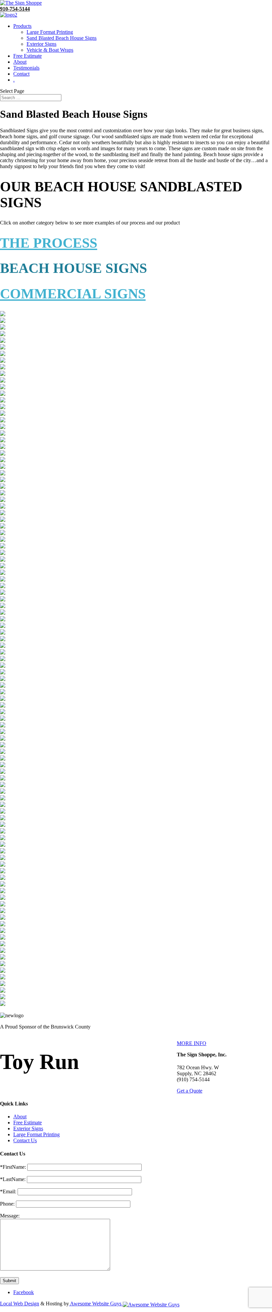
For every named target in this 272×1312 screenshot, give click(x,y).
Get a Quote (189, 1090)
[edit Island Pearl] (2, 904)
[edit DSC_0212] (2, 434)
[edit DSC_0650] (2, 540)
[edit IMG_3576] (2, 858)
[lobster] (2, 347)
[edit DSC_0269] (2, 473)
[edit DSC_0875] (2, 613)
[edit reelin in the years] (2, 964)
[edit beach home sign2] (2, 367)
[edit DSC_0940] (2, 633)
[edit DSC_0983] (2, 666)
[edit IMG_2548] (2, 785)
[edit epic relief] (2, 725)
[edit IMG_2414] (2, 759)
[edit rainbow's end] (2, 958)
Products (22, 26)
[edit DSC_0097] (2, 394)
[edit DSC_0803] (2, 566)
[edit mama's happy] (2, 938)
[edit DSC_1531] (2, 719)
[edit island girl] (2, 898)
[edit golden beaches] (2, 732)
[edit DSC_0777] (2, 553)
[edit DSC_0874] (2, 606)
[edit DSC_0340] (2, 507)
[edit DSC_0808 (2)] (2, 580)
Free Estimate (27, 56)
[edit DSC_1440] (2, 706)
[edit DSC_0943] (2, 639)
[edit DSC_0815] (2, 593)
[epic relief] (2, 1004)
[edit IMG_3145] (2, 838)
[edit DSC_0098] (2, 401)
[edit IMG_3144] (2, 832)
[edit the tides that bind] (2, 997)
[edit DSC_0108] (2, 407)
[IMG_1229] (2, 314)
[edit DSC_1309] (2, 692)
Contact (21, 74)
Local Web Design (19, 1303)
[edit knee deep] (2, 924)
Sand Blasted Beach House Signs (62, 38)
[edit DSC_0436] (2, 527)
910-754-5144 (15, 9)
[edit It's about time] (2, 911)
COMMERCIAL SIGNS (73, 293)
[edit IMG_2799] (2, 798)
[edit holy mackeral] (2, 739)
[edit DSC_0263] (2, 454)
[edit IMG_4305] (2, 885)
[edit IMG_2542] (2, 778)
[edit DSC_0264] (2, 467)
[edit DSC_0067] (2, 387)
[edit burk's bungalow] (2, 381)
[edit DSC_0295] (2, 480)
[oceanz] (2, 334)
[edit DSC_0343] (2, 513)
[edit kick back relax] (2, 918)
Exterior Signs (41, 44)
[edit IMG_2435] (2, 765)
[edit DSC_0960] (2, 659)
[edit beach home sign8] (2, 374)
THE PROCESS (48, 243)
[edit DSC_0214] (2, 440)
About (20, 62)
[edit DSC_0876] (2, 619)
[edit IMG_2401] (2, 752)
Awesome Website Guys (96, 1303)
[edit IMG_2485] (2, 772)
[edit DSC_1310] (2, 699)
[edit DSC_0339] (2, 500)
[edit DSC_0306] (2, 493)
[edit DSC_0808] (2, 586)
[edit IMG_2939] (2, 805)
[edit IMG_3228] (2, 851)
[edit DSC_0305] (2, 487)
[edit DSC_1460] (2, 712)
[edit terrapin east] (2, 984)
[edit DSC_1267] (2, 679)
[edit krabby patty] (2, 931)
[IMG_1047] (2, 321)
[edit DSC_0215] (2, 447)
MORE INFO (191, 1043)
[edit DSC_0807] (2, 573)
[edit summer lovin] (2, 977)
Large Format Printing (50, 32)
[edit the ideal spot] (2, 991)
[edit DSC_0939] (2, 626)
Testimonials (26, 68)
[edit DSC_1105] (2, 672)
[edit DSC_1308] (2, 686)
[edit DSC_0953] (2, 646)
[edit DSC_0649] (2, 533)
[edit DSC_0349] (2, 520)
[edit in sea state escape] (2, 891)
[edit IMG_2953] (2, 812)
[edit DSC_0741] (2, 546)
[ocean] (2, 341)
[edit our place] (2, 951)
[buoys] (2, 354)
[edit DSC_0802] (2, 560)
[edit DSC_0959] (2, 653)
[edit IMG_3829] (2, 878)
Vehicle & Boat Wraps (50, 50)
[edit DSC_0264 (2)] (2, 460)
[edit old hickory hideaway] (2, 944)
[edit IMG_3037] (2, 825)
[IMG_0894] (2, 328)
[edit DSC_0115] (2, 414)
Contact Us (25, 1140)
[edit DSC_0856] (2, 599)
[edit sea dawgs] (2, 971)
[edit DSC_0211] (2, 427)
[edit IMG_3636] (2, 865)
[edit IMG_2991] (2, 818)
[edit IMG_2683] (2, 792)
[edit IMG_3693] (2, 871)
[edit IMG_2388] (2, 745)
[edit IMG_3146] (2, 845)
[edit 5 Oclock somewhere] (2, 361)
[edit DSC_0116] (2, 420)
